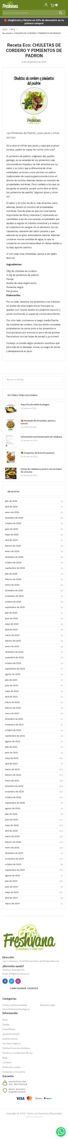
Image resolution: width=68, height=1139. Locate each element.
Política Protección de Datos (16, 1048)
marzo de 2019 (34, 903)
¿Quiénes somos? (10, 1034)
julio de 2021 (34, 747)
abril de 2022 (34, 696)
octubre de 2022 (34, 663)
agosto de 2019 (34, 875)
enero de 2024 (34, 584)
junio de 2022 (34, 685)
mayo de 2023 (34, 624)
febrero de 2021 (34, 775)
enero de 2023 (34, 646)
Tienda (5, 1024)
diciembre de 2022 (34, 652)
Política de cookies (11, 1067)
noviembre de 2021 (34, 724)
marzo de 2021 (34, 769)
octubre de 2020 (34, 797)
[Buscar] (61, 13)
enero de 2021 (34, 780)
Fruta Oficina (8, 1029)
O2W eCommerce (34, 1116)
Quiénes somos (10, 1038)
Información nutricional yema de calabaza (41, 436)
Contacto (7, 1062)
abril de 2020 (34, 830)
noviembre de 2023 (34, 596)
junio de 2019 (34, 886)
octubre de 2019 (34, 864)
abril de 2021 (34, 763)
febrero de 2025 (34, 545)
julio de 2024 (34, 573)
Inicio (5, 29)
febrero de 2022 (34, 708)
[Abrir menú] (62, 4)
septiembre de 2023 (34, 607)
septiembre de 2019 (34, 870)
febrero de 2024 (34, 579)
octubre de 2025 (34, 523)
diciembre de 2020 (34, 786)
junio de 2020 (34, 819)
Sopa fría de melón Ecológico (35, 404)
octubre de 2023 (34, 601)
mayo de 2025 (34, 534)
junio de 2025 (34, 529)
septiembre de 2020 (34, 803)
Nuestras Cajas (47, 1005)
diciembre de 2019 (34, 853)
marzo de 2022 (34, 702)
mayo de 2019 (34, 892)
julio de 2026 (34, 501)
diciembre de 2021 (34, 719)
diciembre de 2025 (34, 517)
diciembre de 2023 (34, 590)
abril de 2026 (34, 506)
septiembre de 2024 (34, 568)
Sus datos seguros (11, 1043)
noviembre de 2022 (34, 657)
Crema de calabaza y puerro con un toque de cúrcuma (41, 470)
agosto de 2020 (34, 808)
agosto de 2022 (34, 674)
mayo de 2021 (34, 758)
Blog (13, 29)
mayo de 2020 (34, 825)
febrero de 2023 (34, 640)
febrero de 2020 (34, 842)
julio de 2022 (34, 680)
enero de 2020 (34, 847)
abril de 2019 (34, 897)
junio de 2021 (34, 752)
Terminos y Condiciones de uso (17, 1052)
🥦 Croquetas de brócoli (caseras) (37, 453)
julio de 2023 (34, 612)
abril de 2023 (34, 629)
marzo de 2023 (34, 635)
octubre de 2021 (34, 730)
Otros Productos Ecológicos (16, 1009)
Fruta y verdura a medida (14, 1005)
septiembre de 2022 (34, 668)
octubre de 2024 (34, 562)
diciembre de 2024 (34, 557)
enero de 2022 (34, 713)
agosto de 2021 (34, 741)
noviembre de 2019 (34, 858)
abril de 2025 (34, 540)
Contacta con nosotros (13, 1071)
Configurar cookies (24, 988)
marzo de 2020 (34, 836)
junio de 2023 (34, 618)
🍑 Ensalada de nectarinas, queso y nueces (38, 422)
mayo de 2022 (34, 691)
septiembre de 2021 (34, 736)
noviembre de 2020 (34, 791)
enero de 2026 (34, 512)
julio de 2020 (34, 814)
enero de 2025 (34, 551)
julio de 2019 (34, 881)
